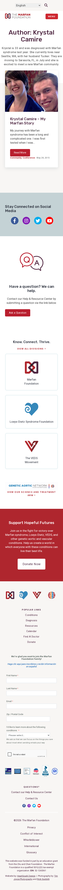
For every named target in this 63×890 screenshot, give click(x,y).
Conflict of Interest (31, 833)
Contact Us (31, 798)
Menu (51, 16)
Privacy (31, 827)
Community (16, 158)
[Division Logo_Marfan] (10, 598)
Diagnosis (31, 620)
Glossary (31, 852)
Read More (20, 152)
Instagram (26, 220)
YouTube (49, 220)
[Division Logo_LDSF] (23, 598)
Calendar (31, 631)
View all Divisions (30, 348)
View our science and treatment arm (31, 494)
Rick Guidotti (43, 879)
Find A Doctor (31, 636)
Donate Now (31, 564)
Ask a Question (18, 312)
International (31, 846)
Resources (31, 625)
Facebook (14, 220)
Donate (31, 642)
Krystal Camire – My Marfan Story (28, 121)
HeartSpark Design (26, 876)
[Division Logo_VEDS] (37, 598)
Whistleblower (31, 839)
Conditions (31, 615)
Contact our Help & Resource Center (31, 792)
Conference (29, 158)
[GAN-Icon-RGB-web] (51, 599)
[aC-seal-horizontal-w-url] (45, 776)
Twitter (38, 220)
